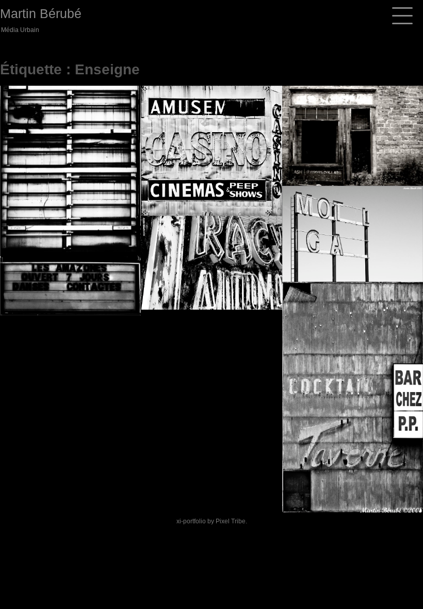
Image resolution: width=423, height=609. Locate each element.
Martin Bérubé (41, 13)
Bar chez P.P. (335, 484)
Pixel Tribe (231, 521)
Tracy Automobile (208, 281)
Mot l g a (326, 254)
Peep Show (189, 187)
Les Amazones (56, 287)
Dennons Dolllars (351, 157)
